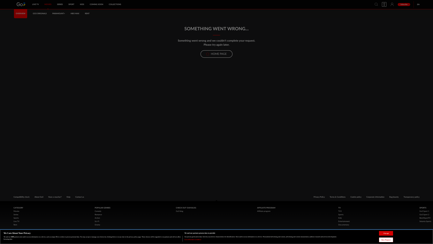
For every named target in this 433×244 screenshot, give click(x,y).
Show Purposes (386, 240)
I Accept (386, 233)
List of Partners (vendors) (192, 239)
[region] (216, 237)
